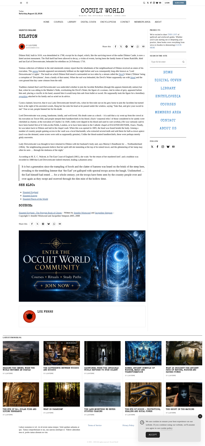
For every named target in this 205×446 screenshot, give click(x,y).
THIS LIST (172, 34)
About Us (168, 128)
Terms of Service (95, 425)
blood (132, 77)
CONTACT (168, 120)
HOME (168, 72)
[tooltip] (147, 2)
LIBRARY (168, 88)
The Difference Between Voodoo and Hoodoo (61, 369)
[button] (183, 62)
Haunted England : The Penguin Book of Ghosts (40, 213)
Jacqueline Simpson (103, 213)
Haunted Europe (30, 195)
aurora (35, 71)
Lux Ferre (32, 45)
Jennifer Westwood (82, 213)
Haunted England (27, 30)
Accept (153, 434)
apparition (23, 96)
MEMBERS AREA (168, 112)
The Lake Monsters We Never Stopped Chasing (99, 411)
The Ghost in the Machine (180, 409)
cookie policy (167, 428)
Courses (168, 104)
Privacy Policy (128, 425)
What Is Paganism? (53, 409)
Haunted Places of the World (35, 199)
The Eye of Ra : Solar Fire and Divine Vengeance (19, 411)
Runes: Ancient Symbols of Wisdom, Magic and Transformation (140, 370)
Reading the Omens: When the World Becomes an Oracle (19, 369)
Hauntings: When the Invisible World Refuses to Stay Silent (101, 369)
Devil (121, 74)
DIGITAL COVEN (168, 80)
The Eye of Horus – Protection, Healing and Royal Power (143, 411)
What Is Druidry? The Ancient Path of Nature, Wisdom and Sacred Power (182, 370)
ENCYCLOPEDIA (168, 96)
